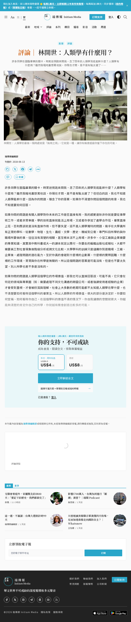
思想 (61, 43)
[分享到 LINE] (38, 169)
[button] (36, 26)
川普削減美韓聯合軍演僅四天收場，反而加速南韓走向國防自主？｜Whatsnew (88, 519)
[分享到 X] (15, 169)
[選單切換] (41, 27)
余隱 (7, 502)
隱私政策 (46, 612)
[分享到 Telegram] (30, 169)
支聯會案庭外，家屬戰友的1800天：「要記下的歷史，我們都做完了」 (26, 496)
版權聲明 (88, 583)
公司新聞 (102, 583)
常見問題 (74, 583)
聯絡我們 (88, 578)
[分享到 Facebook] (22, 169)
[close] (127, 5)
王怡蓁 (71, 528)
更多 (17, 485)
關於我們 (74, 578)
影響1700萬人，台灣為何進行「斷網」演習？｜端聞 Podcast (87, 496)
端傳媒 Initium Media (25, 612)
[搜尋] (124, 17)
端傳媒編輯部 (30, 423)
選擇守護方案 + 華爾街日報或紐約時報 (60, 388)
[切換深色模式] (117, 17)
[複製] (7, 169)
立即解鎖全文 (65, 378)
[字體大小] (12, 17)
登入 (53, 397)
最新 (8, 485)
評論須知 (15, 463)
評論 (69, 43)
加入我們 (102, 578)
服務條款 (58, 612)
